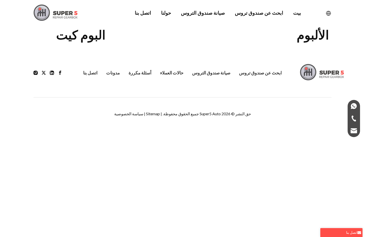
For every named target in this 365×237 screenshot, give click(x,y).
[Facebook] (60, 72)
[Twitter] (43, 72)
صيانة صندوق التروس (211, 72)
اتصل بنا (90, 72)
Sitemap (153, 113)
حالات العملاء (171, 72)
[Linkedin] (51, 72)
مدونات (113, 72)
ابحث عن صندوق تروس (260, 72)
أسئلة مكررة (140, 72)
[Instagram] (35, 72)
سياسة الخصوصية (128, 113)
